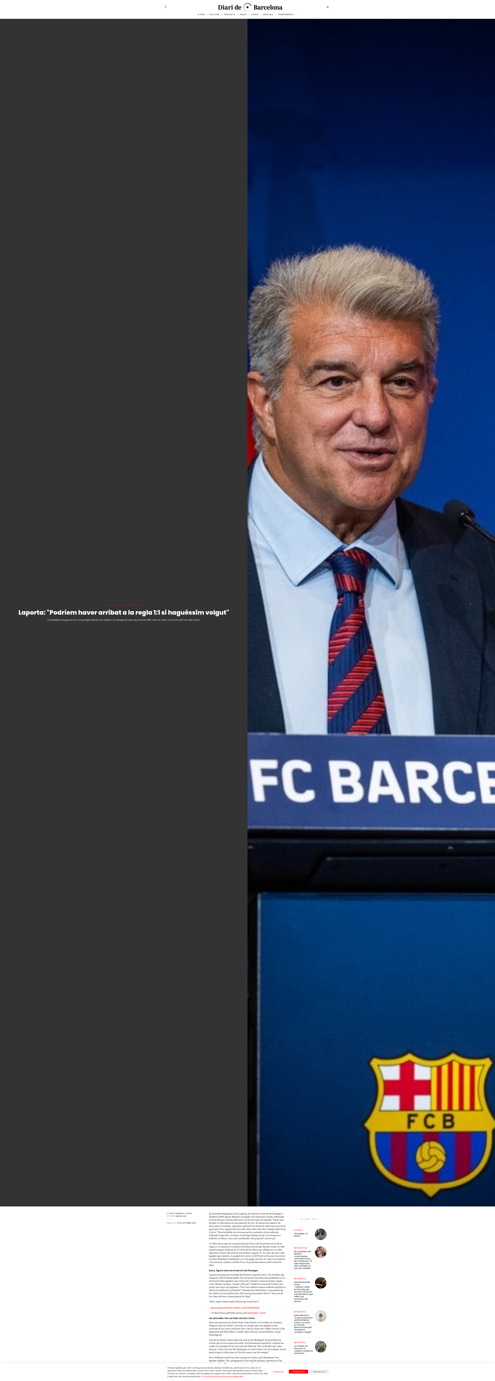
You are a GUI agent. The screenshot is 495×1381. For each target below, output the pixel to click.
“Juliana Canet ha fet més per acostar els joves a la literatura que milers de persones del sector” (303, 1292)
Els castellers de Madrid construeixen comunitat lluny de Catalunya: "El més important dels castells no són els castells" (303, 1259)
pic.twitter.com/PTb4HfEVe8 (244, 1307)
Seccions (215, 14)
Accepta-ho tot (298, 1372)
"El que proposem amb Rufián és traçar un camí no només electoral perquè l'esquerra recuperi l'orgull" (303, 1323)
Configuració (278, 1372)
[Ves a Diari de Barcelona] (247, 7)
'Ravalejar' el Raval (300, 1234)
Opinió (255, 14)
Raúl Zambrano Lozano (181, 1213)
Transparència (286, 14)
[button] (165, 7)
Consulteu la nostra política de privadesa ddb (222, 1376)
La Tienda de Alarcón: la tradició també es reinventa (303, 1349)
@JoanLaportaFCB (220, 1307)
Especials (268, 14)
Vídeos (243, 14)
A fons (201, 14)
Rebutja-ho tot (319, 1372)
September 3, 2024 (256, 1313)
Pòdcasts (229, 14)
